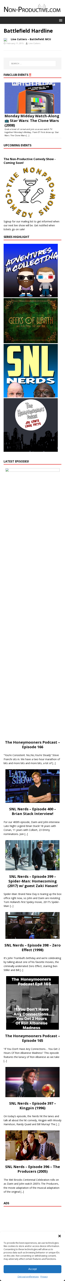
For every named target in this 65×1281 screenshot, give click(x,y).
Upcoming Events (17, 145)
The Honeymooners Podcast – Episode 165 (32, 1038)
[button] (59, 1236)
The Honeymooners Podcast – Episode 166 (32, 744)
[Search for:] (32, 64)
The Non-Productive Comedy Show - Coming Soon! (30, 161)
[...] (27, 135)
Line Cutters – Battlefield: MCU (31, 39)
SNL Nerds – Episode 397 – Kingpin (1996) (32, 1105)
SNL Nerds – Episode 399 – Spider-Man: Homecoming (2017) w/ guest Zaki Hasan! (33, 881)
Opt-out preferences (28, 1276)
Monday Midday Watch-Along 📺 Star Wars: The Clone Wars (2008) (32, 121)
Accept (32, 1268)
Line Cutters (34, 43)
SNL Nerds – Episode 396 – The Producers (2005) (32, 1169)
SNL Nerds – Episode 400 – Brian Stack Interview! (32, 811)
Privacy (44, 1276)
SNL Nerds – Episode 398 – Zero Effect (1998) (33, 947)
